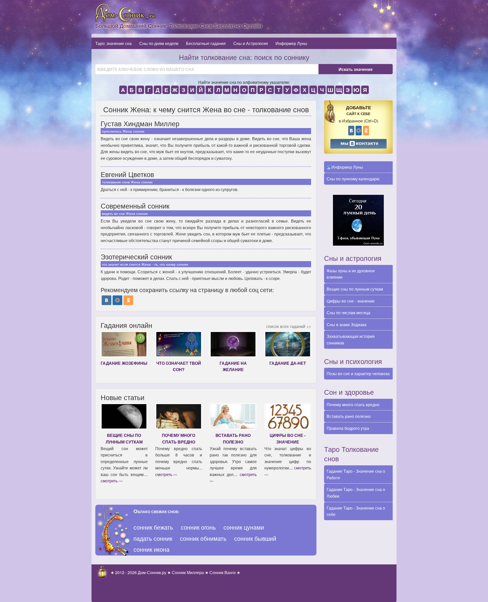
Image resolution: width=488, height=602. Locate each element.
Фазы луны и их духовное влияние (351, 274)
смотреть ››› (112, 481)
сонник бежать (153, 527)
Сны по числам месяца (348, 312)
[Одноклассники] (128, 300)
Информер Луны (291, 43)
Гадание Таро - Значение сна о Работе (356, 474)
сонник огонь (198, 527)
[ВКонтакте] (106, 300)
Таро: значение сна (113, 43)
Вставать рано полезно (349, 416)
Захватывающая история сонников (351, 339)
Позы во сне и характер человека (358, 373)
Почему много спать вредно (353, 404)
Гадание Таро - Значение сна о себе (356, 511)
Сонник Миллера (188, 572)
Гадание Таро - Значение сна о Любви (356, 492)
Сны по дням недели (158, 43)
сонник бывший (255, 538)
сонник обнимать (203, 538)
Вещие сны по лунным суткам (355, 289)
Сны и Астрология (250, 43)
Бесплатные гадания (206, 43)
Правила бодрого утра (348, 428)
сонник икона (151, 549)
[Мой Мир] (117, 300)
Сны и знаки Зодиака (347, 324)
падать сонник (152, 538)
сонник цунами (243, 527)
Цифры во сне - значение (351, 301)
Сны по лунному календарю (353, 179)
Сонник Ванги (222, 572)
